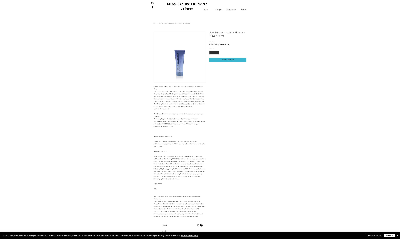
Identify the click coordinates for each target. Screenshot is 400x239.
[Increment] (217, 52)
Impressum (164, 225)
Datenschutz (164, 231)
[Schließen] (397, 235)
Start (155, 24)
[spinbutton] (214, 52)
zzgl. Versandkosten (223, 44)
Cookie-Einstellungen (374, 236)
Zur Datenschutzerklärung (189, 236)
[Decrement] (211, 52)
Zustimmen (389, 236)
